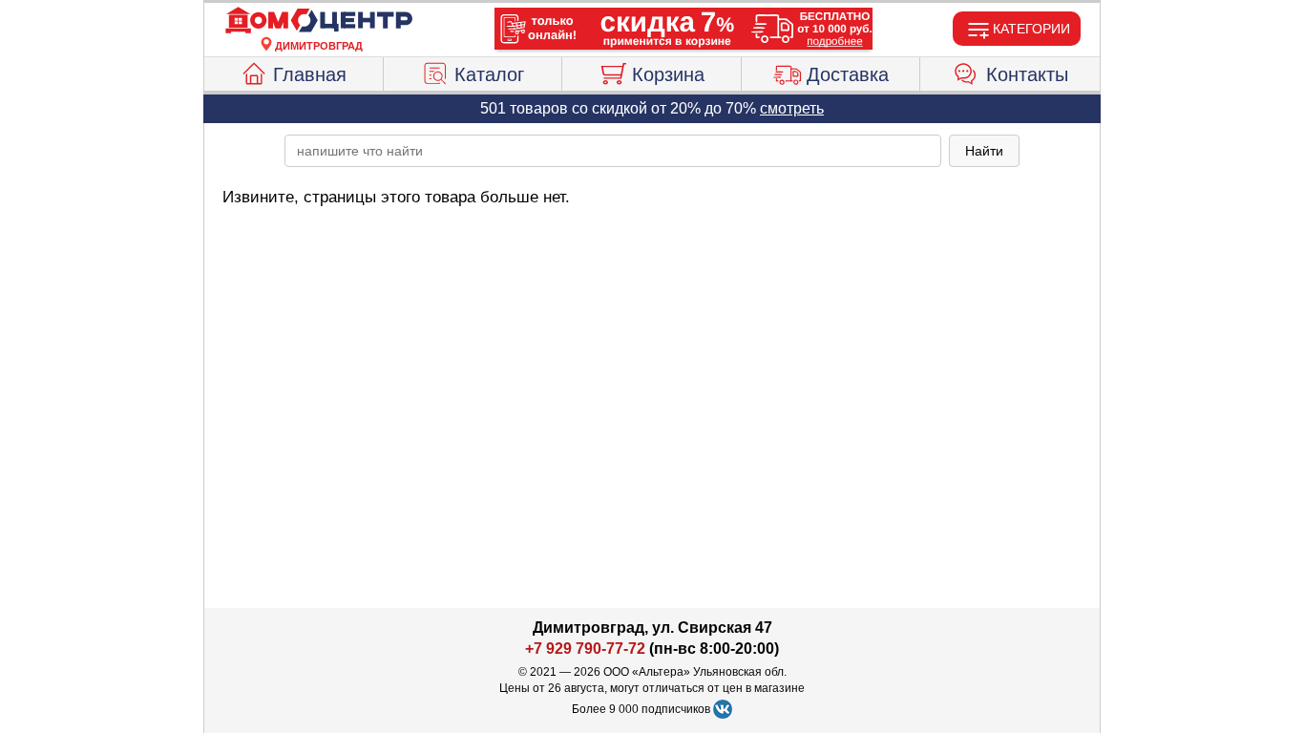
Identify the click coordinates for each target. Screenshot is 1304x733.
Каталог (489, 74)
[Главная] (318, 21)
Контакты (1027, 74)
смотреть (792, 108)
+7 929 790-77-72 (585, 648)
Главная (310, 74)
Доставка (848, 74)
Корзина (668, 74)
